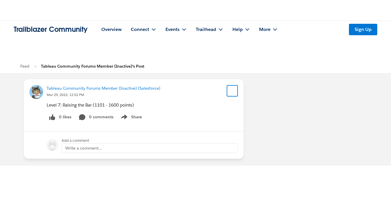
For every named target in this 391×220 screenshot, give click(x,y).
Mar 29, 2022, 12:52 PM (65, 94)
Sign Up (363, 29)
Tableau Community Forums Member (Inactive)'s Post (92, 66)
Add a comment (75, 140)
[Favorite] (232, 91)
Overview (111, 29)
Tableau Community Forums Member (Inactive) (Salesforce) (103, 88)
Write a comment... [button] (83, 148)
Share (130, 118)
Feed (24, 66)
